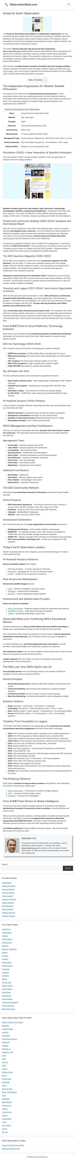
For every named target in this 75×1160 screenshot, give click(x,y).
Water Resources (8, 1009)
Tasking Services (8, 913)
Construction (7, 943)
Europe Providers (8, 886)
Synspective (6, 1105)
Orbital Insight (7, 1072)
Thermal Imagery (8, 916)
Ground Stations (8, 889)
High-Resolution (8, 893)
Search (4, 864)
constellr (5, 1032)
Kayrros (5, 1062)
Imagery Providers (9, 899)
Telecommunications (10, 1002)
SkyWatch (26, 71)
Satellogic (6, 1082)
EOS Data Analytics (9, 1039)
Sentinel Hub (7, 1089)
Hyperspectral (7, 896)
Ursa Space (6, 1125)
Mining (4, 979)
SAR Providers (7, 909)
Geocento (6, 1042)
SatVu (4, 1086)
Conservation (7, 939)
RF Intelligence (7, 906)
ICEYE (4, 1056)
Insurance (6, 969)
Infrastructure (7, 966)
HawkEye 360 (7, 1052)
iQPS (4, 1059)
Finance (5, 956)
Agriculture (6, 929)
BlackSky (5, 1026)
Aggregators (7, 883)
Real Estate (6, 992)
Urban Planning (8, 1006)
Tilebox (11, 614)
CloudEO (11, 594)
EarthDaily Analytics (16, 611)
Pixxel (4, 1076)
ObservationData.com (12, 51)
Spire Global (7, 1102)
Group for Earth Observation (13, 1145)
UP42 (4, 1122)
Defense (5, 946)
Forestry (5, 959)
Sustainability (7, 999)
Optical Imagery (8, 903)
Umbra (4, 1115)
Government (7, 962)
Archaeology (7, 933)
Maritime (5, 976)
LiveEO (4, 1069)
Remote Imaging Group (11, 1149)
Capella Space (7, 1029)
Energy (4, 952)
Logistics (5, 972)
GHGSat (5, 1046)
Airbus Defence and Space (12, 1022)
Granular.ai (6, 1049)
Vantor (4, 1129)
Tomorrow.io (7, 1112)
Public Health (7, 986)
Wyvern (5, 1132)
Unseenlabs (6, 1119)
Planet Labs (6, 1079)
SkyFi (16, 71)
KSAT (4, 1066)
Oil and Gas (6, 982)
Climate (5, 936)
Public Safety (7, 989)
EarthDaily (6, 1036)
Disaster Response (9, 949)
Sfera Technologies (15, 609)
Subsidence (6, 996)
